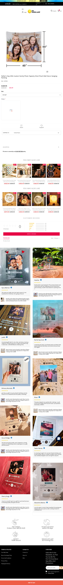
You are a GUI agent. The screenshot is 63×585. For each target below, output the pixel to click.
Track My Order (4, 552)
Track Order (51, 3)
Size (2, 91)
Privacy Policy (4, 561)
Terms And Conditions (6, 558)
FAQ (24, 558)
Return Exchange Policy (6, 555)
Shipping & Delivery (5, 563)
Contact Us (25, 552)
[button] (1, 174)
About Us (25, 555)
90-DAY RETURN (19, 151)
